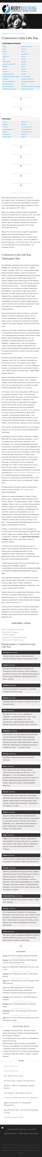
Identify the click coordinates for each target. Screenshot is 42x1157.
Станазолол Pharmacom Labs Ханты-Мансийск (21, 1098)
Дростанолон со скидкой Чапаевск (17, 1103)
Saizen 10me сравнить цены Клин (19, 1086)
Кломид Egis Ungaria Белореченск (19, 1080)
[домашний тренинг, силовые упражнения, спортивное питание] (21, 6)
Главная (4, 33)
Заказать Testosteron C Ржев (11, 1071)
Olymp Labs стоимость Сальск (11, 1066)
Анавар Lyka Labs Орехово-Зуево (13, 640)
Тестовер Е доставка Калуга (18, 1092)
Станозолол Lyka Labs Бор (16, 33)
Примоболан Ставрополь (10, 632)
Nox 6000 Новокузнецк (13, 1076)
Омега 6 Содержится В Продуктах (13, 629)
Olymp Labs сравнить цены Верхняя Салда (26, 472)
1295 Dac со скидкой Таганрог (13, 1117)
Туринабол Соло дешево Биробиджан (14, 637)
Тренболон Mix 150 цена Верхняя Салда (21, 1111)
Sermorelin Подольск (9, 635)
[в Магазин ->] (21, 946)
